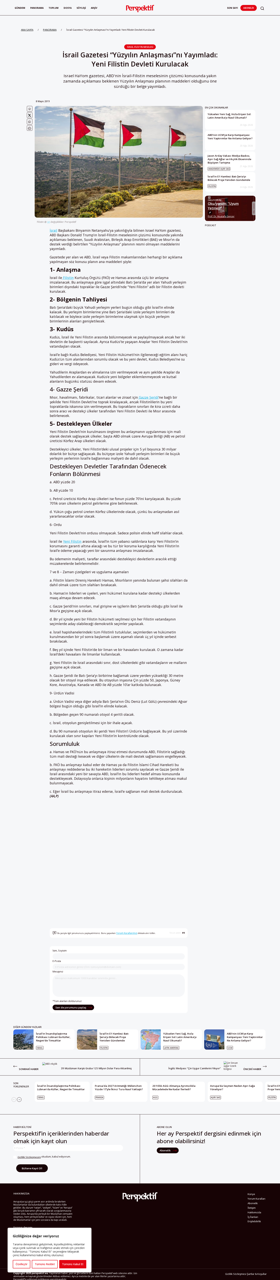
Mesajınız (58, 971)
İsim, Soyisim (60, 950)
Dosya (68, 7)
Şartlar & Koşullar (257, 1274)
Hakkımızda (254, 1212)
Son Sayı (232, 7)
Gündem (20, 7)
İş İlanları (253, 1217)
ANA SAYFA (27, 29)
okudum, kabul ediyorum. (44, 1157)
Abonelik (248, 7)
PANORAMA (50, 29)
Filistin (68, 277)
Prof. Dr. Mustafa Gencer (221, 216)
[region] (49, 1250)
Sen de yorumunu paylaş (71, 1007)
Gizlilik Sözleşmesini (29, 1157)
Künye (251, 1194)
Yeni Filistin (72, 541)
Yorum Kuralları (256, 1198)
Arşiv (94, 7)
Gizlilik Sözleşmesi (235, 1274)
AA (48, 221)
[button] (262, 8)
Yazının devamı (22, 1227)
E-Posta (57, 961)
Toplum (53, 7)
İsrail (53, 230)
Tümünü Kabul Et (72, 1264)
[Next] (19, 1099)
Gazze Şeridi (148, 397)
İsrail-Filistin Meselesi (140, 46)
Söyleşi (81, 7)
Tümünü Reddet (45, 1264)
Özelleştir (21, 1264)
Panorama (37, 7)
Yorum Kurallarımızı (126, 933)
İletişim (252, 1207)
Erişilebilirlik (254, 1221)
